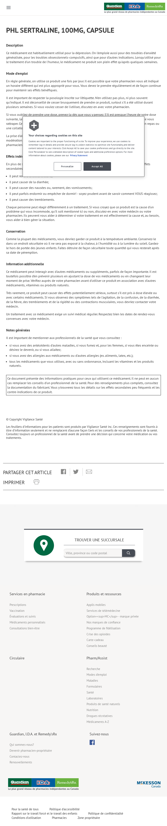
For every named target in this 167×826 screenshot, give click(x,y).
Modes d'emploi (97, 675)
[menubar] (92, 742)
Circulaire (17, 658)
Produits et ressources (104, 594)
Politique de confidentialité (105, 813)
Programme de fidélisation (103, 628)
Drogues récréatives (99, 716)
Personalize (67, 166)
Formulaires (94, 686)
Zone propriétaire (89, 818)
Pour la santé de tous (25, 809)
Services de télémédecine (103, 611)
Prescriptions (18, 605)
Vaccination (17, 611)
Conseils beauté (97, 646)
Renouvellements (21, 762)
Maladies (92, 680)
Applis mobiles (96, 605)
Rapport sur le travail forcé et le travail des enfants (44, 813)
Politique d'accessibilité (64, 809)
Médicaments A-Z (98, 722)
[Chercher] (128, 553)
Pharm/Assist (97, 658)
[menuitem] (92, 742)
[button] (63, 472)
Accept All (97, 166)
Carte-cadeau (95, 640)
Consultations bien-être (25, 628)
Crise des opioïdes (98, 634)
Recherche (93, 669)
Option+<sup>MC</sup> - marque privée (113, 616)
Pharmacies (59, 818)
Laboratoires (95, 698)
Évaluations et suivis (23, 616)
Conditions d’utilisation (26, 818)
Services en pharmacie (27, 594)
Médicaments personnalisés (27, 622)
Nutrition (92, 710)
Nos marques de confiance (104, 622)
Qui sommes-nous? (22, 745)
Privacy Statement (79, 155)
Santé (90, 692)
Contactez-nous (19, 756)
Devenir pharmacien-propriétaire (31, 750)
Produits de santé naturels (103, 704)
